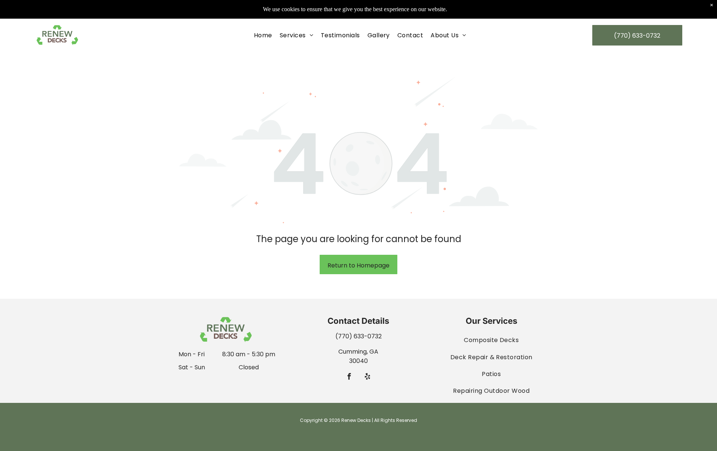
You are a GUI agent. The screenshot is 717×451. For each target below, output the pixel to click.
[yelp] (368, 377)
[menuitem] (263, 35)
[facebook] (349, 377)
